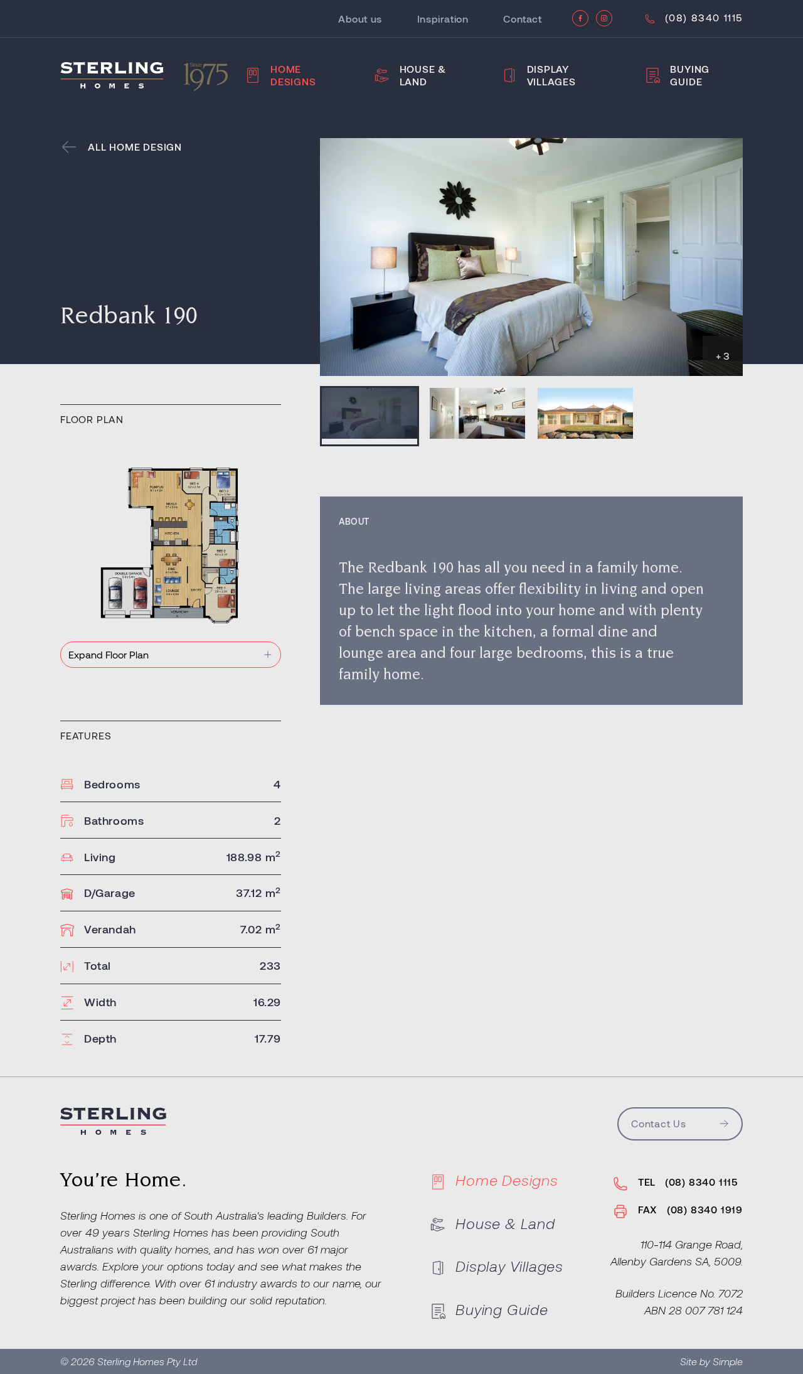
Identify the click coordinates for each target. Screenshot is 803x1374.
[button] (369, 416)
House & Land (423, 75)
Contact (522, 18)
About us (360, 18)
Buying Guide (690, 75)
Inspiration (443, 18)
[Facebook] (580, 18)
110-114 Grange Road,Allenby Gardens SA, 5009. (676, 1252)
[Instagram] (604, 18)
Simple (728, 1361)
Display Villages (551, 75)
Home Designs (293, 75)
